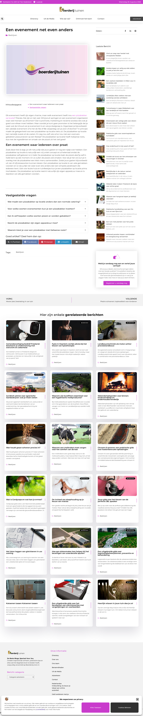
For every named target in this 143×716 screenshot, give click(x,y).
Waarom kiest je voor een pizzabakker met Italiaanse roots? (47, 230)
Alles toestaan (95, 707)
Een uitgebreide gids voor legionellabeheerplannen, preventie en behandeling (116, 553)
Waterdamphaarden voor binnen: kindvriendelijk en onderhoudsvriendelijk (113, 397)
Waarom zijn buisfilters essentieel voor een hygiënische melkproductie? (70, 397)
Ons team (55, 663)
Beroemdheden (58, 667)
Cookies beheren (124, 707)
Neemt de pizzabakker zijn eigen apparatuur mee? (47, 223)
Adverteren (56, 675)
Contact (101, 19)
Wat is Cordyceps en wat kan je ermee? (24, 500)
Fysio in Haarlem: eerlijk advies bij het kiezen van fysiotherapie (69, 345)
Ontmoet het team (84, 19)
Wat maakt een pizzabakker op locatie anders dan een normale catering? (47, 202)
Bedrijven (12, 35)
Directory (34, 19)
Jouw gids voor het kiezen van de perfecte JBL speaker (113, 500)
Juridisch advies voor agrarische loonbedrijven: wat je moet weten (21, 397)
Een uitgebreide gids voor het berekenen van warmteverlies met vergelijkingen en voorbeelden (68, 605)
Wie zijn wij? (65, 19)
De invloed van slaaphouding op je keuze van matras (68, 500)
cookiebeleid (40, 709)
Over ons (55, 659)
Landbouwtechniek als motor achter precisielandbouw (114, 345)
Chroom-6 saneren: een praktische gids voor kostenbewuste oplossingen (116, 449)
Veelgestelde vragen (38, 107)
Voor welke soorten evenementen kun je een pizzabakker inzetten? (47, 209)
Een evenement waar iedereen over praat (46, 104)
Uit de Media (49, 19)
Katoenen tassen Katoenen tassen (22, 603)
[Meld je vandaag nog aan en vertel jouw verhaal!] (116, 256)
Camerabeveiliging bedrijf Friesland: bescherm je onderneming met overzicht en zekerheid (23, 346)
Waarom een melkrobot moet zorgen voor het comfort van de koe (69, 449)
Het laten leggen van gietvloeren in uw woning (24, 552)
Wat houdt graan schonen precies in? (23, 448)
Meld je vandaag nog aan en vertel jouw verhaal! (116, 264)
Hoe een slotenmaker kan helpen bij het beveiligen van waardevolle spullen (70, 552)
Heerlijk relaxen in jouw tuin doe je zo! (115, 603)
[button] (137, 699)
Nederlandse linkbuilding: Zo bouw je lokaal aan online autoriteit (61, 687)
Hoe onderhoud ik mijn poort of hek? (120, 146)
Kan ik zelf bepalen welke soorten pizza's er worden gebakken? (47, 216)
